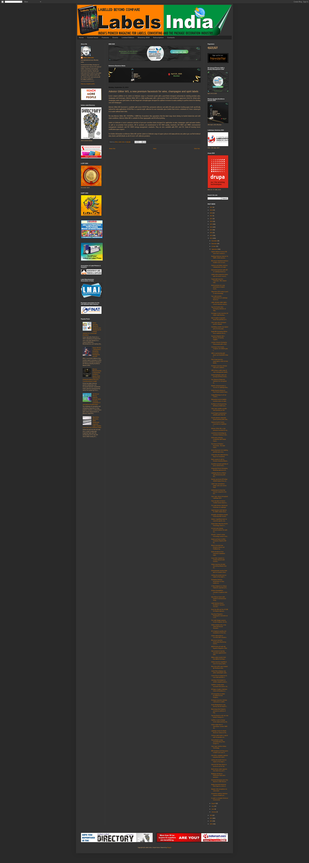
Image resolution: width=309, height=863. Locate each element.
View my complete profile (88, 84)
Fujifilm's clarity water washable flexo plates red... (219, 685)
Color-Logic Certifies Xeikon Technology (218, 747)
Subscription (158, 37)
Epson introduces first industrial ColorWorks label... (218, 553)
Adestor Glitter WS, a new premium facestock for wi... (219, 429)
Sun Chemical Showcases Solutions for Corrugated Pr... (219, 381)
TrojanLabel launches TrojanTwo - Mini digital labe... (218, 280)
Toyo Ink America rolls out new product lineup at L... (219, 716)
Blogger (169, 847)
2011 (211, 821)
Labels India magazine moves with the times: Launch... (219, 275)
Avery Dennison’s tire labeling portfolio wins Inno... (219, 451)
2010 (211, 824)
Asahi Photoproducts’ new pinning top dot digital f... (219, 705)
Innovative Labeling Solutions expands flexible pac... (219, 794)
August (213, 803)
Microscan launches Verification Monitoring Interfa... (218, 642)
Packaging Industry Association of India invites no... (217, 581)
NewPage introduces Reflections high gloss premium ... (218, 775)
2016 (211, 232)
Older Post (197, 148)
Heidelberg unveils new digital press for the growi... (219, 327)
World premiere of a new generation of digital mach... (218, 287)
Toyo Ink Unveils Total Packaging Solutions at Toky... (218, 308)
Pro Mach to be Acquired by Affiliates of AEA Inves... (218, 404)
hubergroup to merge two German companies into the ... (218, 491)
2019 (211, 224)
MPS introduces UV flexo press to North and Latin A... (219, 751)
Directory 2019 (144, 37)
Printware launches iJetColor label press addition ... (219, 366)
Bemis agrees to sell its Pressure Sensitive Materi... (219, 460)
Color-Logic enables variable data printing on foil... (219, 409)
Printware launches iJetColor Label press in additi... (219, 701)
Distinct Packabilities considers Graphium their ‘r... (219, 592)
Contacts (171, 37)
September (214, 249)
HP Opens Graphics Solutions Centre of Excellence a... (219, 690)
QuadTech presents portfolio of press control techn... (219, 464)
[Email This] (135, 142)
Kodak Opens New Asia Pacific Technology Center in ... (219, 524)
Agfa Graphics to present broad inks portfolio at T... (219, 318)
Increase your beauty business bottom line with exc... (219, 530)
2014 (211, 238)
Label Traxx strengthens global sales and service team (218, 485)
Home (81, 37)
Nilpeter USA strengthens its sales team (219, 790)
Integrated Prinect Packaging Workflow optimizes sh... (219, 469)
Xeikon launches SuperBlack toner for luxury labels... (219, 662)
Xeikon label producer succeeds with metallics (218, 636)
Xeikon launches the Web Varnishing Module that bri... (218, 566)
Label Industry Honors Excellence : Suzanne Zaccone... (218, 604)
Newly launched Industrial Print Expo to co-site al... (218, 785)
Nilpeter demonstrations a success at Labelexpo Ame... (219, 386)
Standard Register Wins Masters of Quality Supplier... (218, 337)
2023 (211, 213)
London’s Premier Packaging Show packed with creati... (219, 343)
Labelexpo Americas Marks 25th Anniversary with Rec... (218, 474)
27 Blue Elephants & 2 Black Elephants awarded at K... (219, 587)
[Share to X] (140, 142)
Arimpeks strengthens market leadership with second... (219, 515)
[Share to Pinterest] (145, 142)
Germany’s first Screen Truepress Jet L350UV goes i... (219, 348)
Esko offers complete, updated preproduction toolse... (219, 756)
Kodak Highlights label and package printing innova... (219, 375)
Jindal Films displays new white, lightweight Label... (219, 672)
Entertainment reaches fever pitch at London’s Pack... (219, 571)
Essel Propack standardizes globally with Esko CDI (218, 414)
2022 (211, 216)
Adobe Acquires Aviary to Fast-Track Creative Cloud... (219, 391)
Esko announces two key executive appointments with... (218, 652)
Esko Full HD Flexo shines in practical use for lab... (219, 765)
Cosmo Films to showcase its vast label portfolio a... (219, 676)
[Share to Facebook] (142, 142)
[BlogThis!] (138, 142)
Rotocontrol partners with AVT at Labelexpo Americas (219, 270)
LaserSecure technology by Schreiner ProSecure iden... (219, 434)
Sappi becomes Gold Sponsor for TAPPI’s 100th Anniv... (219, 511)
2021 (211, 218)
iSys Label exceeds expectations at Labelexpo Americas (219, 297)
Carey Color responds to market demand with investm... (218, 559)
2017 (211, 230)
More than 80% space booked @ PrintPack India (219, 667)
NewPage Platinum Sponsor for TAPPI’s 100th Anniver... (219, 257)
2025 (211, 207)
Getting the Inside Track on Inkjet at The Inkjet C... (218, 760)
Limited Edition (128, 37)
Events (115, 37)
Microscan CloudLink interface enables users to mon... (219, 261)
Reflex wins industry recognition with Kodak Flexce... (218, 439)
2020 (211, 221)
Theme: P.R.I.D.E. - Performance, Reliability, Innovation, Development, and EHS (97, 352)
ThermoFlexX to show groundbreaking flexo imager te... (218, 741)
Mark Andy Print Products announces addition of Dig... (218, 710)
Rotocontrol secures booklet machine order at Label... (219, 400)
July (212, 806)
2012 (211, 818)
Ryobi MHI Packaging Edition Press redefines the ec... (219, 332)
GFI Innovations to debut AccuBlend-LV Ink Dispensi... (218, 695)
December (214, 241)
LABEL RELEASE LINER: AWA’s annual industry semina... (219, 303)
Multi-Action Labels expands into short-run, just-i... (219, 770)
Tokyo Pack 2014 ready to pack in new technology (219, 292)
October (213, 246)
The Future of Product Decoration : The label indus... (218, 445)
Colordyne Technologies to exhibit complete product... (219, 681)
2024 (211, 210)
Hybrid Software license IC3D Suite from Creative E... (219, 252)
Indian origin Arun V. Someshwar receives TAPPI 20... (219, 726)
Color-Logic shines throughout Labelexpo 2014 (219, 497)
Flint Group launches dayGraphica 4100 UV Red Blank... (219, 361)
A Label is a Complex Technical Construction (219, 799)
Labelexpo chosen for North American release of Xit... (219, 731)
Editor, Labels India (88, 57)
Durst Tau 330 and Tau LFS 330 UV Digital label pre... (219, 610)
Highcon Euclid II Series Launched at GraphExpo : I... (219, 423)
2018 (211, 227)
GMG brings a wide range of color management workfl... (219, 371)
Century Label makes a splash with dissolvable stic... (219, 736)
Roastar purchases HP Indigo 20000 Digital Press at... (219, 480)
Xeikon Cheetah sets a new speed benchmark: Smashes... (218, 626)
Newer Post (112, 148)
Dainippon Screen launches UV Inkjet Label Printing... (219, 314)
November (214, 243)
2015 (211, 235)
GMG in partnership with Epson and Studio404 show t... (219, 355)
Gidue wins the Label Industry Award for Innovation (219, 455)
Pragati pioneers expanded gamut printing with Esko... (219, 418)
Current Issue (92, 37)
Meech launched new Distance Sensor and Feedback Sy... (218, 547)
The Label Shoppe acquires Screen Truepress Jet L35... (219, 621)
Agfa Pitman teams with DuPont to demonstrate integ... (218, 598)
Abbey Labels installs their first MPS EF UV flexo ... (218, 658)
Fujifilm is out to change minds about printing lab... (219, 721)
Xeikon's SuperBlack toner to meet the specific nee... (219, 520)
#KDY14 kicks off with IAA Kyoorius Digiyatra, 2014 (219, 647)
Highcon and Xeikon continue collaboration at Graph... (219, 266)
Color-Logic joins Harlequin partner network (218, 323)
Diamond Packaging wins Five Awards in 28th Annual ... (219, 780)
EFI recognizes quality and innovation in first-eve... (218, 632)
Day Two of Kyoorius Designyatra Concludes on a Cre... (219, 615)
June (212, 809)
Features (105, 37)
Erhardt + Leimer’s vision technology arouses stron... (219, 535)
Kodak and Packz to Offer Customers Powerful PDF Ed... (218, 540)
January (214, 812)
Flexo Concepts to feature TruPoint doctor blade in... (219, 501)
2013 (211, 815)
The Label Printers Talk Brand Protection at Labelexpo (219, 506)
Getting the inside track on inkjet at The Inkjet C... (218, 576)
